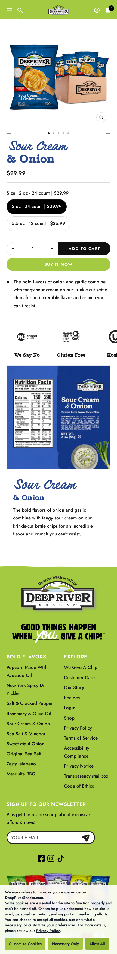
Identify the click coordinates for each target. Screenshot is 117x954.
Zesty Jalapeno (21, 763)
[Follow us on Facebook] (41, 858)
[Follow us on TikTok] (59, 858)
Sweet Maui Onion (25, 743)
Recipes (72, 697)
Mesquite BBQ (21, 774)
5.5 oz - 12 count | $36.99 (38, 223)
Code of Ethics (79, 786)
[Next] (108, 133)
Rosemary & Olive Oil (29, 713)
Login (69, 707)
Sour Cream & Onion (28, 723)
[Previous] (9, 133)
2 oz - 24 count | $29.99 (36, 206)
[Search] (20, 10)
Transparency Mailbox (86, 776)
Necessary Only (65, 943)
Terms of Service (81, 738)
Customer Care (79, 677)
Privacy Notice (79, 766)
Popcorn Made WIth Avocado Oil (27, 671)
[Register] (86, 838)
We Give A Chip (80, 667)
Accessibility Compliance (76, 752)
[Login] (97, 10)
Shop (69, 718)
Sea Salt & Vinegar (26, 733)
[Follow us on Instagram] (51, 858)
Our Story (74, 687)
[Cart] (107, 10)
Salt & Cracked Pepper (30, 703)
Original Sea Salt (24, 753)
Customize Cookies (25, 943)
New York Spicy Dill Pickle (27, 689)
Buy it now (58, 264)
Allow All (97, 943)
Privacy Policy (48, 930)
